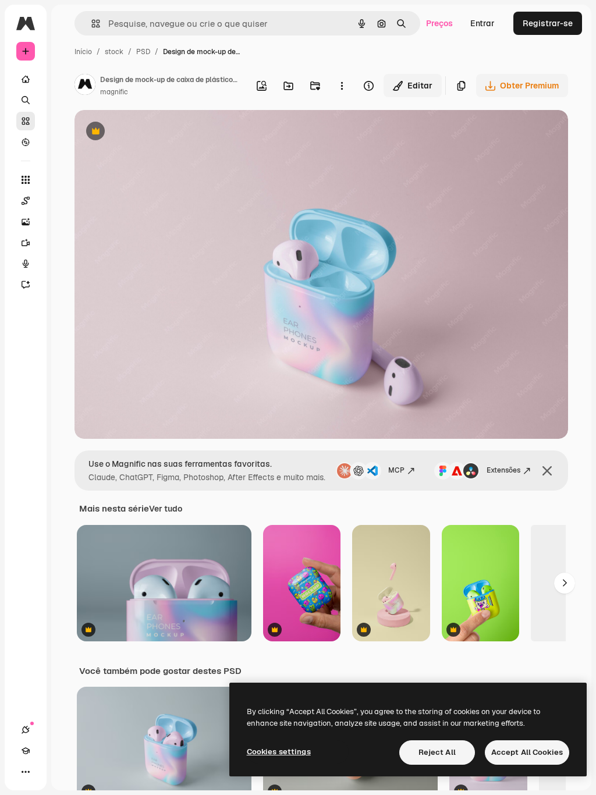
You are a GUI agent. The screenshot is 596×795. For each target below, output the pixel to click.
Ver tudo (165, 508)
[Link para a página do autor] (84, 86)
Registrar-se (548, 23)
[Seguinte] (564, 583)
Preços (439, 23)
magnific (114, 92)
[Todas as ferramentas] (25, 180)
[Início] (25, 79)
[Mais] (25, 771)
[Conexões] (25, 730)
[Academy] (25, 750)
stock (114, 51)
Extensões (503, 470)
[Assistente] (25, 284)
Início (83, 51)
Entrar (482, 23)
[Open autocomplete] (91, 23)
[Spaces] (25, 200)
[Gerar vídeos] (25, 242)
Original (149, 132)
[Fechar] (547, 471)
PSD (143, 51)
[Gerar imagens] (25, 221)
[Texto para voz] (25, 263)
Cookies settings (279, 752)
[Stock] (25, 121)
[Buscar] (25, 100)
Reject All (437, 752)
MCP (396, 470)
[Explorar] (25, 142)
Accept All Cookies (527, 752)
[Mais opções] (341, 85)
